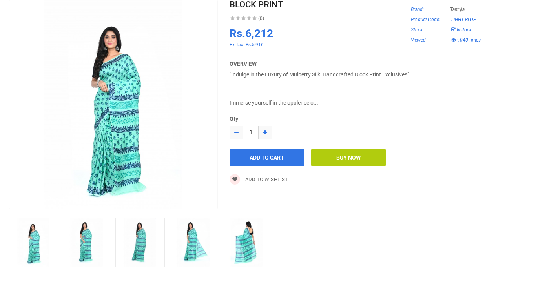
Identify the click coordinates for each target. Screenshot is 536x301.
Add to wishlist (266, 179)
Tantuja (457, 9)
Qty (234, 119)
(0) (261, 18)
